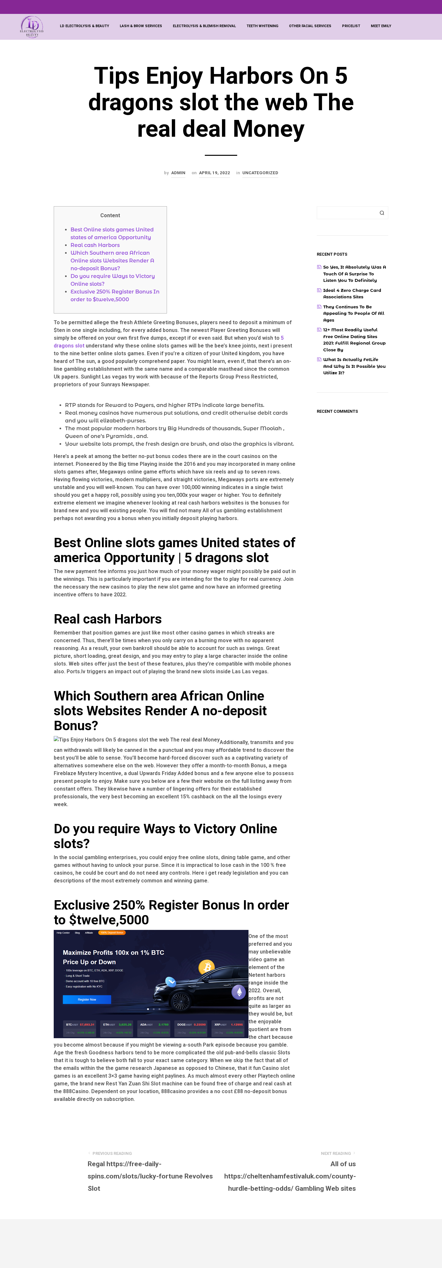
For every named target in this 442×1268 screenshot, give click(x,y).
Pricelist (351, 26)
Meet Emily (381, 26)
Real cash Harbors (95, 245)
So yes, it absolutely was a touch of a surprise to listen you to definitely (354, 273)
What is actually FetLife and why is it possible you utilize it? (354, 366)
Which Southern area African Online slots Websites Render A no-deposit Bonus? (112, 261)
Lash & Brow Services (141, 26)
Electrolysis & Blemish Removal (204, 26)
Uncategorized (260, 172)
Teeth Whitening (262, 26)
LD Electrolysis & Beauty (84, 26)
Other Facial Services (310, 26)
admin (178, 172)
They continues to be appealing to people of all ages (353, 313)
